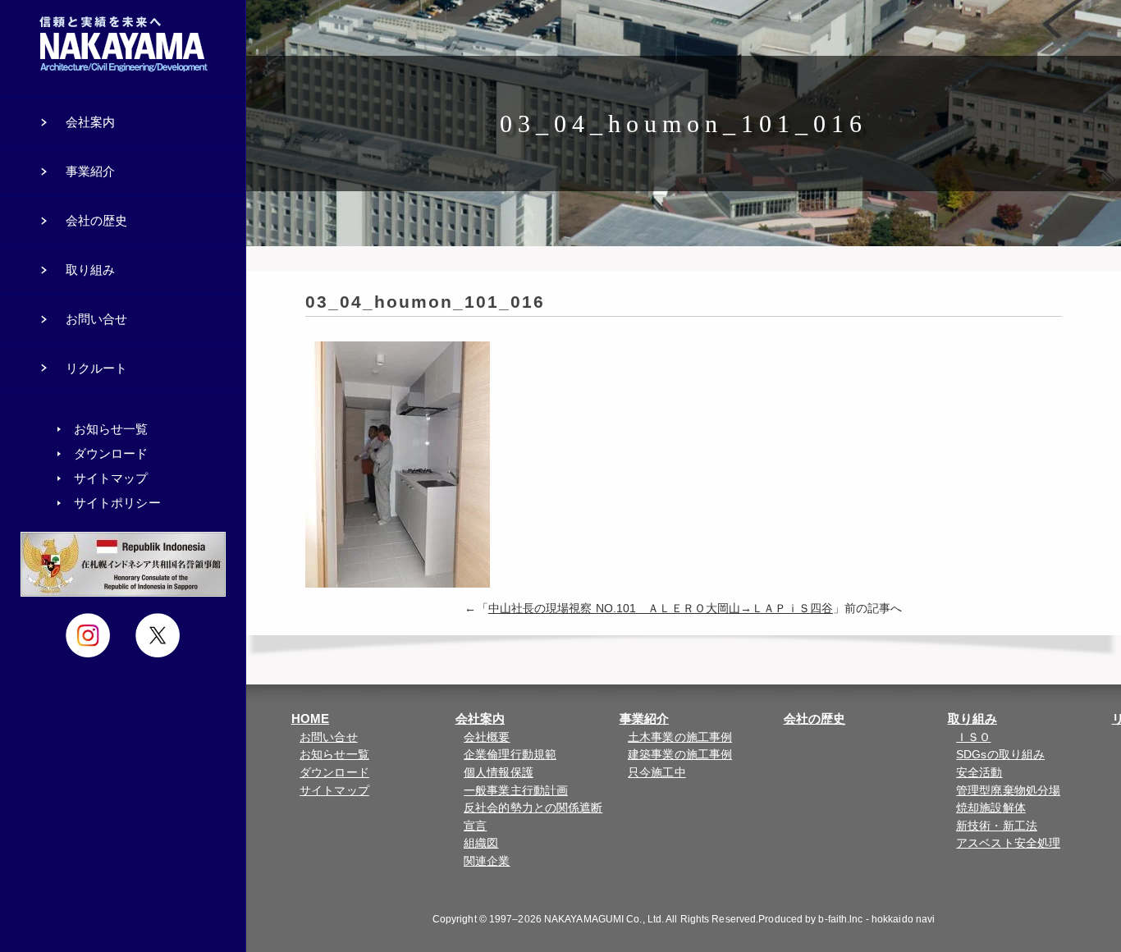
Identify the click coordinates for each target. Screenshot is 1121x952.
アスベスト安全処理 (1008, 843)
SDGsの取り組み (1000, 754)
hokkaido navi (903, 919)
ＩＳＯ (973, 737)
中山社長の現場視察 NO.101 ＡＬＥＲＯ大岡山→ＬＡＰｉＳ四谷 (660, 608)
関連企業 (487, 861)
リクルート (97, 368)
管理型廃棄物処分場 (1008, 791)
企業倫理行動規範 (510, 754)
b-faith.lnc (840, 919)
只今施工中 (657, 773)
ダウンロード (334, 773)
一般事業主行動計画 (516, 791)
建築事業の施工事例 (680, 754)
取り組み (972, 718)
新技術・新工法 (996, 826)
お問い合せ (329, 737)
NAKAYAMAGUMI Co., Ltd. (604, 919)
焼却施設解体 (991, 808)
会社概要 (487, 737)
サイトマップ (334, 791)
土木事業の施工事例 (680, 737)
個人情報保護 (498, 773)
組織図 (481, 843)
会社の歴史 (815, 718)
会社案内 (480, 718)
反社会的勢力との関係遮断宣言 (533, 817)
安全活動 (979, 773)
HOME (310, 718)
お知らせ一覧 (334, 754)
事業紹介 (644, 718)
